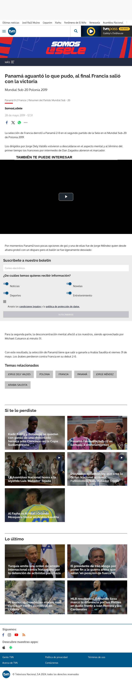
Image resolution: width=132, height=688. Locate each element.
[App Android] (11, 647)
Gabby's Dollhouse (113, 33)
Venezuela (94, 22)
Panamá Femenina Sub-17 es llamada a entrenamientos (92, 442)
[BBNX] (6, 674)
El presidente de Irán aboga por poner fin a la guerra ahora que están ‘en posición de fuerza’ (93, 569)
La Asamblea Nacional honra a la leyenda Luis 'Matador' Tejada (32, 479)
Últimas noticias (10, 22)
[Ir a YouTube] (17, 635)
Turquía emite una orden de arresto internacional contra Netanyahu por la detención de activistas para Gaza (34, 569)
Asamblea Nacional (113, 22)
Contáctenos (51, 662)
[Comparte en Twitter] (13, 122)
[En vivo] (105, 28)
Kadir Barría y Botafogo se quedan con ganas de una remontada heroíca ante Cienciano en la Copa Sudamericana (33, 439)
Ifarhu (58, 22)
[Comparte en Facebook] (7, 122)
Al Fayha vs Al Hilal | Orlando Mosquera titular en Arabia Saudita (33, 515)
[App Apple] (4, 647)
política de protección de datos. (63, 306)
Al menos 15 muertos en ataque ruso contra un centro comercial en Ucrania (34, 605)
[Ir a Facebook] (3, 635)
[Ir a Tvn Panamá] (39, 31)
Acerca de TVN (10, 662)
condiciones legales (30, 306)
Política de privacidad (56, 657)
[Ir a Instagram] (10, 635)
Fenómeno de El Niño (75, 22)
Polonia (44, 374)
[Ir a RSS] (24, 635)
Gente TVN (8, 657)
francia (64, 374)
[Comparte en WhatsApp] (19, 122)
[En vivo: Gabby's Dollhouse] (91, 31)
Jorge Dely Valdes (19, 374)
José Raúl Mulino (31, 22)
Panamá (82, 374)
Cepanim (47, 22)
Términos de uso (96, 657)
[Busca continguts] (76, 31)
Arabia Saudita (17, 384)
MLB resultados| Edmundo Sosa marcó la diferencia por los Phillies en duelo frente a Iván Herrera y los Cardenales (96, 604)
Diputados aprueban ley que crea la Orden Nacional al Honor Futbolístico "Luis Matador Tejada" (97, 477)
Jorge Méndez (105, 374)
